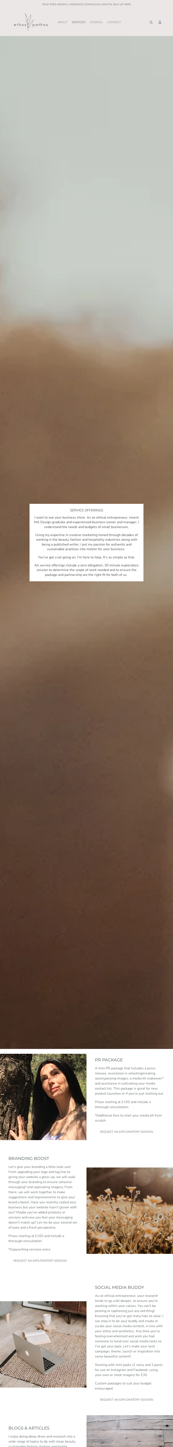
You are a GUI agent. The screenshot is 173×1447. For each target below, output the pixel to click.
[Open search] (151, 22)
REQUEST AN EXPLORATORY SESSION (126, 1132)
